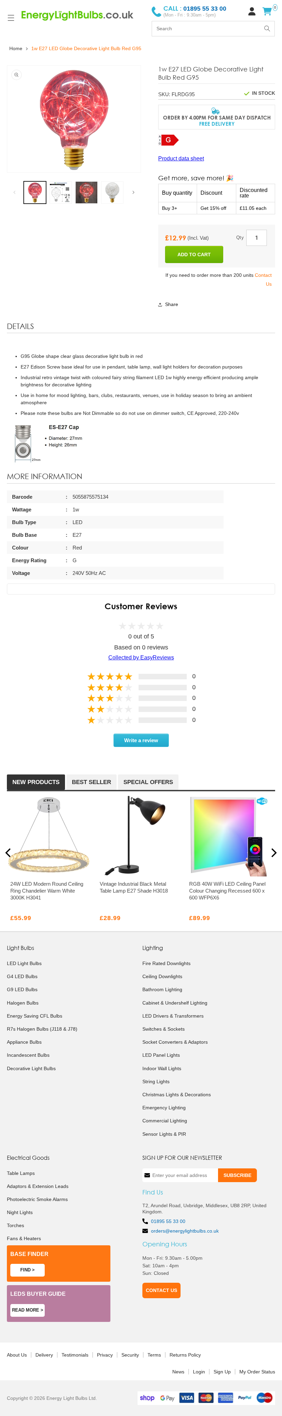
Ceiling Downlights (162, 976)
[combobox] (213, 28)
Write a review (141, 740)
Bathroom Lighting (162, 989)
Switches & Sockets (163, 1029)
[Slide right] (133, 192)
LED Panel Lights (161, 1055)
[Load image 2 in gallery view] (61, 192)
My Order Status (257, 1371)
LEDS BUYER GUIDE (38, 1294)
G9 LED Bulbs (22, 989)
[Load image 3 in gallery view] (86, 192)
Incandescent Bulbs (28, 1055)
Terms (154, 1355)
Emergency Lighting (164, 1107)
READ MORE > (27, 1310)
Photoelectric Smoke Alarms (37, 1199)
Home (15, 48)
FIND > (27, 1269)
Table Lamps (21, 1173)
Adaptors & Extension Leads (37, 1186)
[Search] (267, 28)
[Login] (252, 11)
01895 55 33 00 (168, 1221)
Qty (240, 237)
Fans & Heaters (24, 1238)
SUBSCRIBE (237, 1175)
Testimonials (75, 1355)
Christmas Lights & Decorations (176, 1094)
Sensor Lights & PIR (164, 1134)
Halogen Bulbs (23, 1003)
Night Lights (20, 1212)
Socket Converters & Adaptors (175, 1042)
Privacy (105, 1355)
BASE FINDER (29, 1254)
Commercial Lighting (164, 1120)
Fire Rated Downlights (166, 963)
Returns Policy (185, 1355)
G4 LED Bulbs (22, 976)
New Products (35, 782)
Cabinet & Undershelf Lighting (174, 1003)
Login (199, 1371)
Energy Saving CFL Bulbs (34, 1016)
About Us (17, 1355)
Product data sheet (181, 158)
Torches (15, 1225)
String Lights (156, 1081)
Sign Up (222, 1371)
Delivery (44, 1355)
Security (130, 1355)
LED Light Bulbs (24, 963)
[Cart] (267, 11)
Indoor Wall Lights (161, 1068)
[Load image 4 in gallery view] (112, 192)
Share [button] (171, 304)
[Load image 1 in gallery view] (35, 192)
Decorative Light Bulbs (31, 1068)
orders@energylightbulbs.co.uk (185, 1231)
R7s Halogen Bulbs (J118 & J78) (42, 1029)
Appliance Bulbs (24, 1042)
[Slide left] (14, 192)
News (178, 1371)
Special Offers (148, 782)
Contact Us (161, 1290)
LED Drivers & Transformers (173, 1016)
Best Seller (91, 782)
